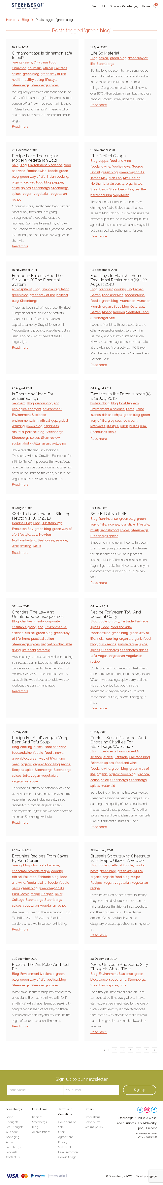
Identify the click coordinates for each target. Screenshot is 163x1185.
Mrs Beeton (131, 178)
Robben (119, 312)
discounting (43, 403)
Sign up (140, 1090)
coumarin (35, 68)
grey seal (114, 420)
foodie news (121, 166)
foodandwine (37, 171)
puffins (134, 426)
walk (15, 546)
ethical (48, 68)
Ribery (107, 312)
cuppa (103, 161)
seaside (61, 540)
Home (10, 20)
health (16, 80)
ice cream (130, 420)
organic (17, 182)
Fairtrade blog (139, 757)
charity (39, 621)
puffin (124, 426)
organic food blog (37, 182)
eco (56, 403)
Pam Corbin (20, 894)
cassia (27, 62)
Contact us (13, 1157)
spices (26, 188)
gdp (54, 420)
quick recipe (107, 644)
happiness (51, 426)
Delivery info (92, 1122)
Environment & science (45, 165)
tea (137, 189)
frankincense (108, 519)
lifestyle (51, 80)
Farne (130, 409)
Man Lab (115, 178)
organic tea (134, 183)
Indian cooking (57, 176)
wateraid (43, 650)
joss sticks (128, 524)
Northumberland (24, 540)
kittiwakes (97, 426)
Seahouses (98, 432)
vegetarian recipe (25, 781)
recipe (66, 764)
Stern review (50, 438)
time (123, 985)
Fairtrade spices (102, 763)
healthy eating (33, 80)
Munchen (143, 301)
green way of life (53, 74)
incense (113, 524)
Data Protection (68, 1152)
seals (112, 432)
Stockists (11, 1152)
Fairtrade (127, 621)
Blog (25, 20)
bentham (18, 403)
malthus (18, 432)
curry (115, 621)
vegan (27, 194)
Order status (92, 1117)
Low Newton (41, 534)
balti (15, 165)
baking (17, 62)
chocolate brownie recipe (31, 871)
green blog (31, 74)
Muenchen (127, 301)
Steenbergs (20, 85)
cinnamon (19, 68)
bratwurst (106, 289)
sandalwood (109, 530)
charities (26, 621)
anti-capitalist (22, 289)
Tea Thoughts (14, 1127)
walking (25, 546)
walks (37, 546)
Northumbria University (107, 183)
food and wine (120, 161)
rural (143, 426)
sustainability (21, 443)
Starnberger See (102, 318)
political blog (34, 432)
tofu (93, 656)
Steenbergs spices (45, 85)
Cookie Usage (67, 1157)
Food (105, 627)
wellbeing (58, 443)
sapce (103, 979)
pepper (57, 182)
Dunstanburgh (52, 523)
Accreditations (41, 1132)
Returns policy (93, 1127)
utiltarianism (41, 443)
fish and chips (112, 415)
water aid (29, 650)
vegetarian (41, 194)
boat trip (125, 403)
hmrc (26, 639)
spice (16, 188)
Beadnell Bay (22, 523)
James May (98, 178)
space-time (117, 979)
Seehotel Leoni (137, 312)
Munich (95, 306)
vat (43, 644)
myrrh (94, 530)
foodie (53, 171)
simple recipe (128, 644)
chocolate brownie (45, 865)
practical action (42, 639)
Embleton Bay (22, 529)
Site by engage (146, 1176)
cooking (120, 289)
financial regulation (55, 289)
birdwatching (100, 403)
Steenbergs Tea (121, 189)
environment (52, 409)
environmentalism (25, 420)
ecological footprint (26, 409)
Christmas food (45, 62)
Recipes (18, 770)
